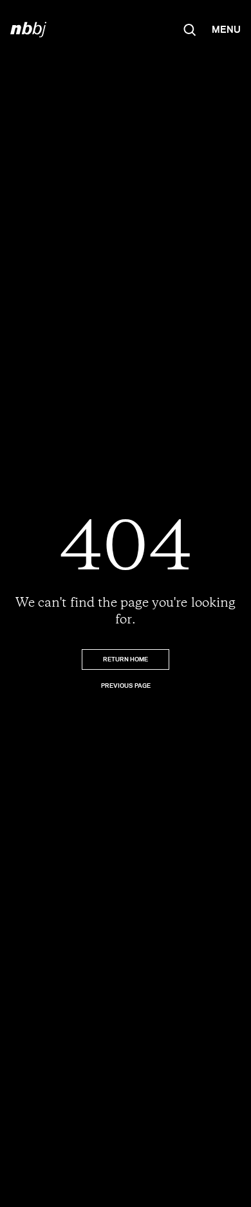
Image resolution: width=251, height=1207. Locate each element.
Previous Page (126, 685)
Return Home (125, 659)
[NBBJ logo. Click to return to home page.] (28, 29)
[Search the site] (189, 29)
